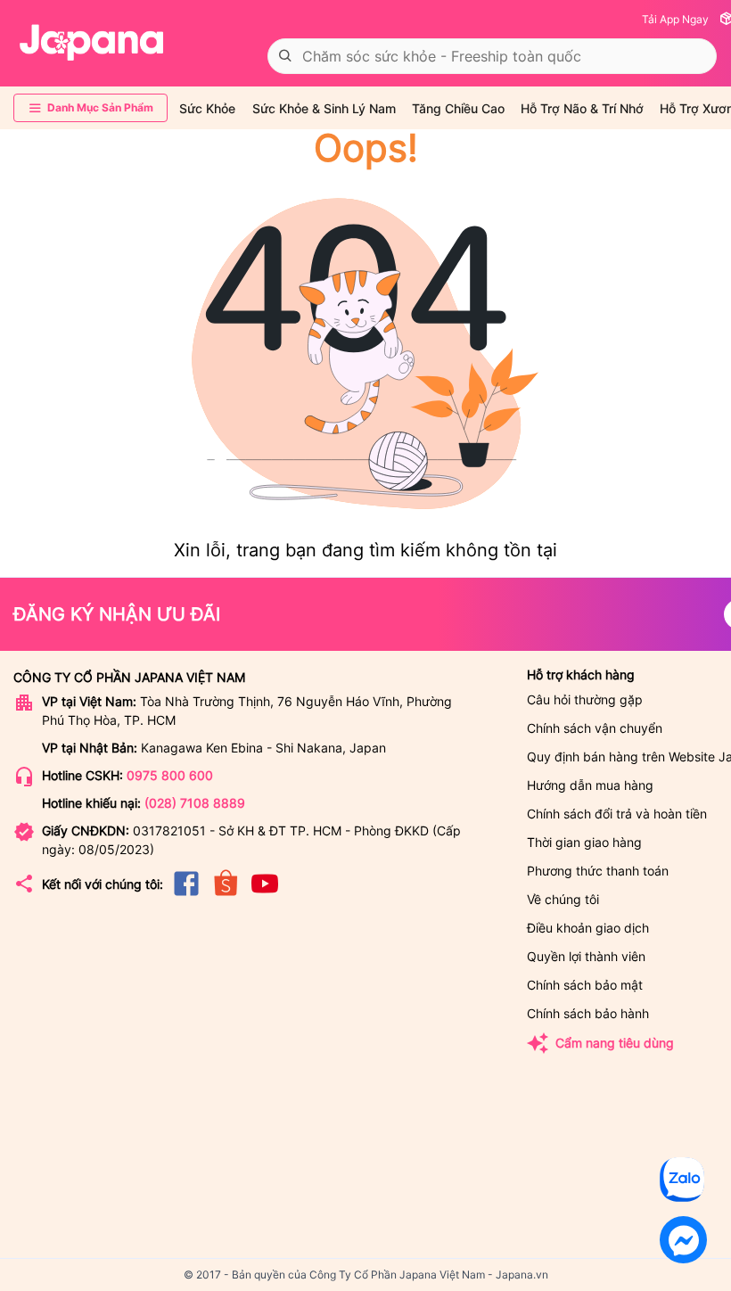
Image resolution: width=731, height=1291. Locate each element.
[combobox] (492, 56)
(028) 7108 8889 (194, 802)
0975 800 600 (170, 775)
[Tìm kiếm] (285, 56)
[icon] (186, 894)
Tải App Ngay (675, 19)
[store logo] (92, 42)
